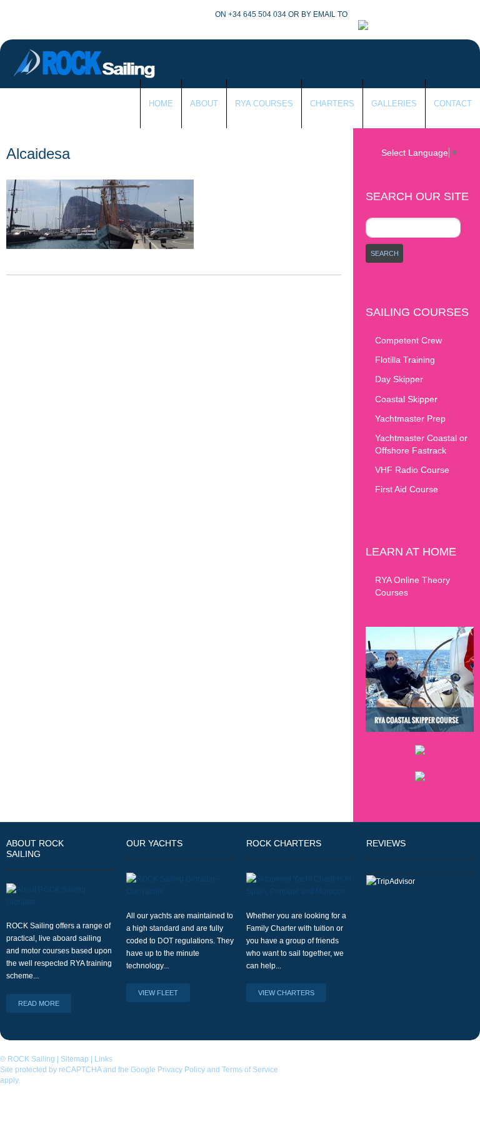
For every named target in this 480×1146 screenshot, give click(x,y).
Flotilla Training (405, 360)
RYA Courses (264, 103)
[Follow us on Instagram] (408, 25)
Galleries (394, 103)
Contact (453, 103)
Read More (38, 1003)
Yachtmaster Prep (410, 418)
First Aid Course (406, 489)
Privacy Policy (181, 1069)
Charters (332, 103)
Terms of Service (250, 1069)
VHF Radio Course (412, 470)
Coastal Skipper (406, 399)
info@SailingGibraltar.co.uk (410, 14)
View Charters (286, 992)
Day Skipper (399, 379)
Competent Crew (408, 340)
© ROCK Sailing (27, 1059)
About (204, 103)
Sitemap (75, 1059)
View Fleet (158, 992)
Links (103, 1059)
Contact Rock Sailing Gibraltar (146, 14)
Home (161, 103)
